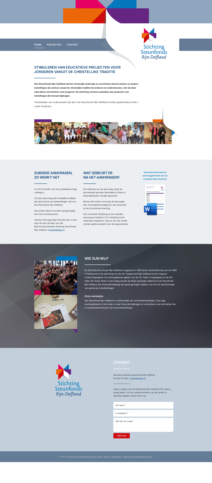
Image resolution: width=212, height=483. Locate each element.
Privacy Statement (113, 457)
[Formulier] (155, 182)
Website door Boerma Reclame (138, 457)
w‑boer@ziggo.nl (56, 230)
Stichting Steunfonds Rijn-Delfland (84, 457)
